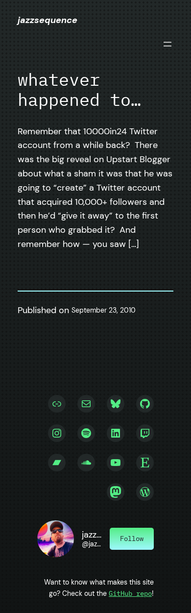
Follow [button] (131, 538)
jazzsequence (47, 20)
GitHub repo (130, 593)
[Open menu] (167, 44)
